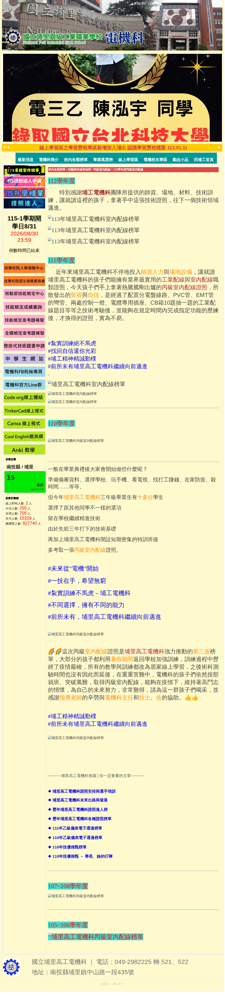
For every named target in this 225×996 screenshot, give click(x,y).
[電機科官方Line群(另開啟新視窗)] (24, 385)
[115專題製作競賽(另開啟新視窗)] (24, 170)
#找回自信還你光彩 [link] (72, 351)
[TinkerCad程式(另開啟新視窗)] (24, 411)
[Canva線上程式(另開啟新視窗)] (24, 423)
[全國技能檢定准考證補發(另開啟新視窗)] (24, 333)
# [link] (86, 605)
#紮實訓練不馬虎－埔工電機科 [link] (89, 593)
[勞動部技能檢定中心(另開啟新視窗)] (24, 294)
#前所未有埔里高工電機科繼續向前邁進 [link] (98, 366)
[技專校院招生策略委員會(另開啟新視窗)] (24, 281)
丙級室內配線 (102, 169)
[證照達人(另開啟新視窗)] (24, 203)
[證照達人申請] (24, 181)
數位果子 (118, 984)
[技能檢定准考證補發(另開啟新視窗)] (24, 320)
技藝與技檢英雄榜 (79, 169)
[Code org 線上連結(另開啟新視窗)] (24, 398)
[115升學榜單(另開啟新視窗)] (24, 192)
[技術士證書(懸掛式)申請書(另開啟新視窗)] (24, 346)
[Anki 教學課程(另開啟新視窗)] (24, 449)
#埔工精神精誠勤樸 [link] (72, 359)
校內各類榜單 (56, 169)
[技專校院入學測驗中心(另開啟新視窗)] (24, 268)
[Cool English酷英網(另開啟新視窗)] (24, 436)
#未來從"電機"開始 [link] (73, 568)
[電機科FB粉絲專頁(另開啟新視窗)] (24, 372)
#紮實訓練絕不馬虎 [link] (72, 343)
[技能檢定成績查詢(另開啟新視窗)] (24, 307)
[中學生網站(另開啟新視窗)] (24, 359)
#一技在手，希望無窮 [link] (77, 580)
